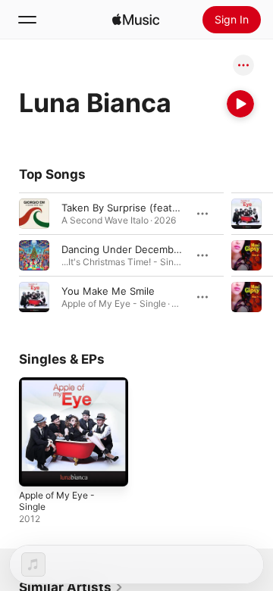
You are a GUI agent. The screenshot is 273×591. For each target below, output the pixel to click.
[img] (135, 20)
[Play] (240, 103)
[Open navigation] (27, 19)
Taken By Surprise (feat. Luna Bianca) (149, 208)
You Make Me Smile (108, 291)
